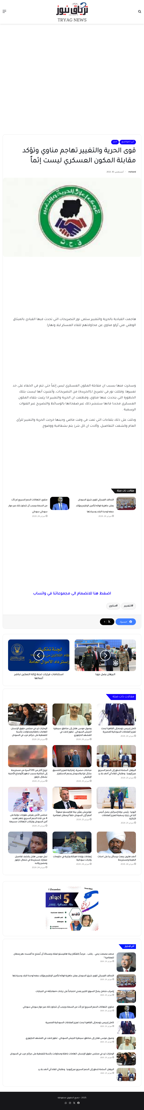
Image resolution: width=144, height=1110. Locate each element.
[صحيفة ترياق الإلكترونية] (72, 11)
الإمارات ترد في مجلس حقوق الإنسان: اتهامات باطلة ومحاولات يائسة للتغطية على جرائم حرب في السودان (29, 732)
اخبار (115, 142)
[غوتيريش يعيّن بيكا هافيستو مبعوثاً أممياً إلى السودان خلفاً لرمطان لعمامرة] (72, 798)
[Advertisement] (72, 51)
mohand (132, 172)
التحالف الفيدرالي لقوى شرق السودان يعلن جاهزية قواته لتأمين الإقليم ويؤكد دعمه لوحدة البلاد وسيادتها (95, 506)
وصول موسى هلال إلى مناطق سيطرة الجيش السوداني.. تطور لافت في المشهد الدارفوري (72, 732)
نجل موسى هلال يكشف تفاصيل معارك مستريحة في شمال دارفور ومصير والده (31, 860)
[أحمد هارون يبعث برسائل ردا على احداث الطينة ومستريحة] (116, 843)
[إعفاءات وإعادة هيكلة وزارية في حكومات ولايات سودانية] (72, 843)
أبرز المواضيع (128, 142)
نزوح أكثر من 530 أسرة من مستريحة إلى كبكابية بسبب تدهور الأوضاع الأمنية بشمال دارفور (27, 773)
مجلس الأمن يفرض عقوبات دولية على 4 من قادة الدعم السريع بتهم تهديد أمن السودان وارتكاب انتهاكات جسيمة (28, 818)
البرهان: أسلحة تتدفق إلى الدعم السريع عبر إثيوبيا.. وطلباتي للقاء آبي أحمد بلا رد (76, 1069)
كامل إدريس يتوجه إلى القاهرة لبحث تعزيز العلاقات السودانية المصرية (80, 1023)
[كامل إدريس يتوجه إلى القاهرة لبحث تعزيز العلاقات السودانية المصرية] (116, 715)
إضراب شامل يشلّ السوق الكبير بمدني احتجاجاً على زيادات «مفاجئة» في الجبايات (75, 991)
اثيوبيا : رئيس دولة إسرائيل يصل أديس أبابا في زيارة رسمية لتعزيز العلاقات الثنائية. (117, 815)
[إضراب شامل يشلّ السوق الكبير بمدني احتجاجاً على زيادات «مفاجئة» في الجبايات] (126, 996)
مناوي (112, 606)
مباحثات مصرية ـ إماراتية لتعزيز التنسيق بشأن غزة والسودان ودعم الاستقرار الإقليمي (72, 773)
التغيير (128, 606)
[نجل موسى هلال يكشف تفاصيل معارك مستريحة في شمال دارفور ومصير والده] (27, 843)
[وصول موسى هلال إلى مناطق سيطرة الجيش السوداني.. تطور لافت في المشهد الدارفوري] (72, 715)
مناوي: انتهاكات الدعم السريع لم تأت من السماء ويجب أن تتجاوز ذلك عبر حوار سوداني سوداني (28, 506)
